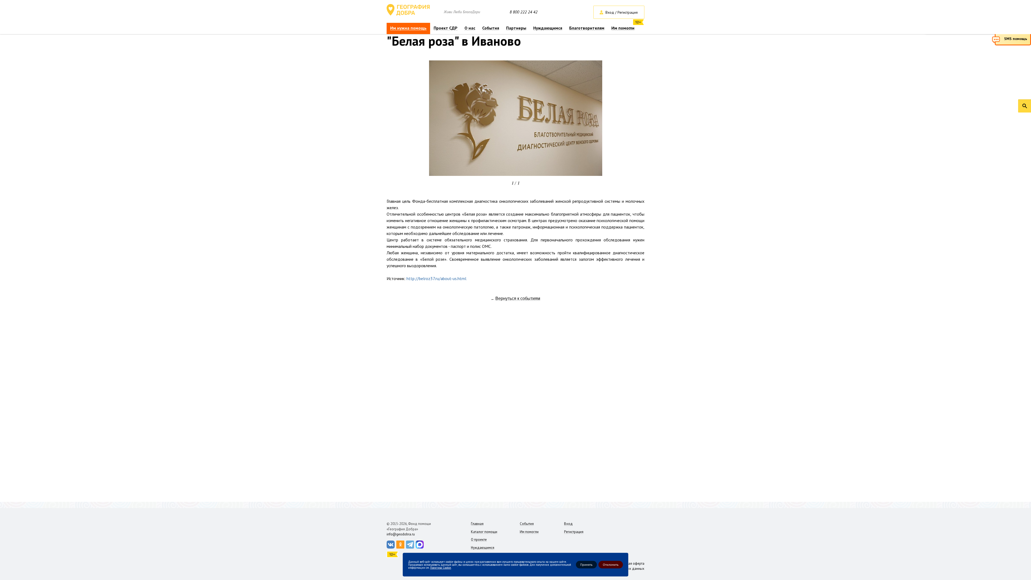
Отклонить (611, 565)
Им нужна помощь (408, 28)
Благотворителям (586, 28)
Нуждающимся (547, 28)
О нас (469, 28)
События (490, 28)
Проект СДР (446, 28)
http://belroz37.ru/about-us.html (436, 278)
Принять (586, 565)
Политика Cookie (440, 567)
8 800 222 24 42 (524, 12)
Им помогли (622, 28)
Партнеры (516, 28)
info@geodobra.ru (401, 534)
